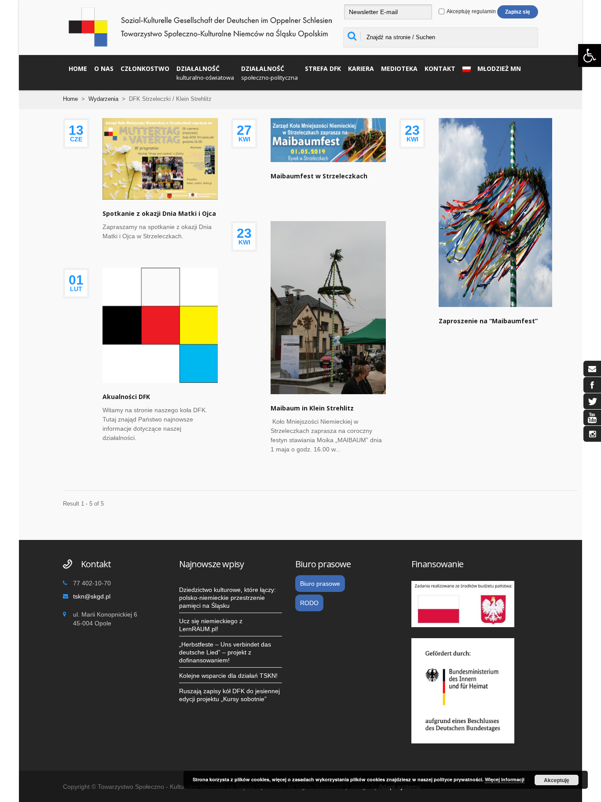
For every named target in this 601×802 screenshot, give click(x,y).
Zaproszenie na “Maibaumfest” (488, 321)
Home (78, 68)
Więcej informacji (504, 779)
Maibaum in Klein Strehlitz (312, 408)
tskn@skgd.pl (91, 596)
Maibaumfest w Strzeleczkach (319, 176)
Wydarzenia (103, 99)
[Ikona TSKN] (592, 369)
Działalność (205, 72)
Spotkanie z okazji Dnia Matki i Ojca (159, 213)
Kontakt (440, 68)
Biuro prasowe (320, 583)
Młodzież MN (499, 68)
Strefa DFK (323, 68)
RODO (309, 602)
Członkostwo (145, 68)
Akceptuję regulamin (471, 11)
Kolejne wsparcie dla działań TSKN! (228, 675)
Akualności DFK (126, 396)
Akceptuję (556, 780)
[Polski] (464, 68)
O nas (104, 68)
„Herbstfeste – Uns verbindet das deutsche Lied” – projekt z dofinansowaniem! (225, 652)
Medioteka (399, 68)
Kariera (361, 68)
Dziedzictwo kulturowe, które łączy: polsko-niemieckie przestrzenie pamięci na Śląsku (227, 597)
